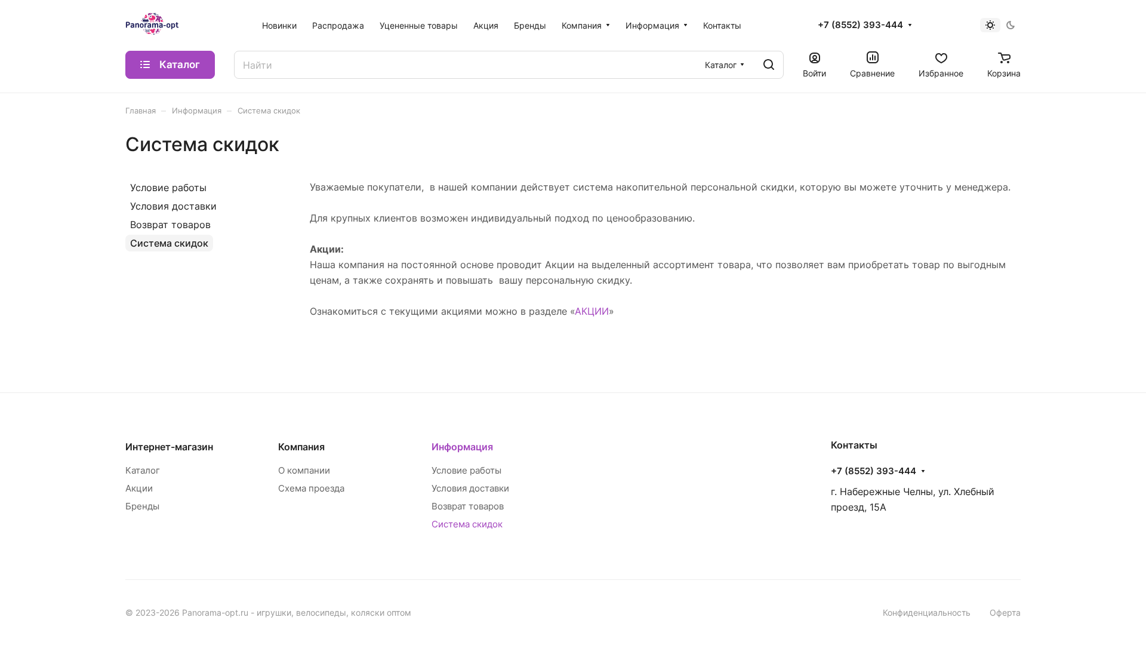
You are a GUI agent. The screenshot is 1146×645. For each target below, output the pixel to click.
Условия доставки (173, 206)
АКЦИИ (592, 311)
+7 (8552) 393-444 (860, 25)
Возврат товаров (170, 225)
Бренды (142, 506)
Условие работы (168, 188)
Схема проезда (311, 488)
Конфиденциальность (927, 612)
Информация (462, 447)
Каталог (142, 470)
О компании (304, 470)
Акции (139, 488)
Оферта (1005, 612)
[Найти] (769, 65)
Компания (301, 447)
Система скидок (169, 243)
